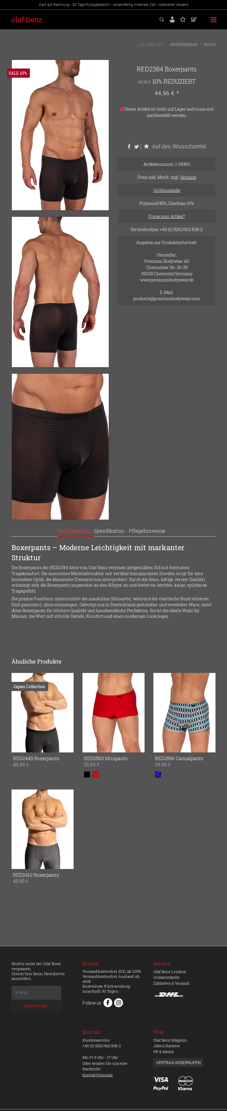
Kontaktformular (97, 1074)
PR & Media (163, 1051)
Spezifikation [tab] (109, 530)
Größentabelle (166, 190)
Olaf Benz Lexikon (169, 971)
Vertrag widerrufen (178, 1062)
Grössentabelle (166, 977)
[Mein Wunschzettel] (183, 19)
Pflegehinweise (147, 530)
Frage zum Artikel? (167, 216)
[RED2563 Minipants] (84, 712)
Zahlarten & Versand (171, 983)
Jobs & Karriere (166, 1045)
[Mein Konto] (172, 19)
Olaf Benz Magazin (170, 1040)
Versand (188, 177)
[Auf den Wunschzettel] (68, 746)
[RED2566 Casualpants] (155, 712)
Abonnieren (35, 1005)
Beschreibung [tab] (73, 530)
